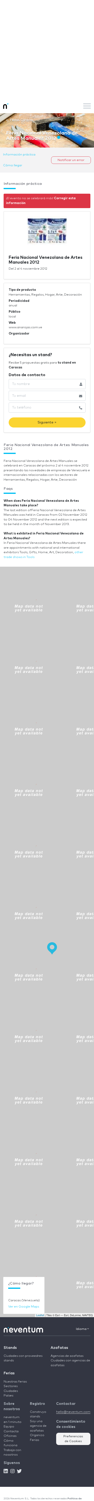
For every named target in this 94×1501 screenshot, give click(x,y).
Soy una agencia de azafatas (38, 1426)
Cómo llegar (12, 165)
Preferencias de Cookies (73, 1439)
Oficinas (10, 1436)
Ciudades (11, 1391)
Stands (10, 1348)
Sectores (11, 1386)
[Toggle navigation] (87, 106)
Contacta (11, 1431)
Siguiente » (47, 422)
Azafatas (59, 1348)
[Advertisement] (47, 49)
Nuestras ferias (15, 1381)
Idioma (81, 1329)
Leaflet (40, 1315)
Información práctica (19, 154)
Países (8, 1395)
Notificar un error (71, 160)
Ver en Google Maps (23, 1306)
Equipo (9, 1426)
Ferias (9, 1373)
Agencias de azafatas (67, 1356)
